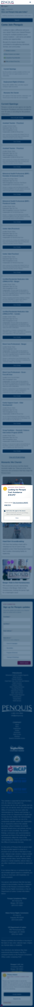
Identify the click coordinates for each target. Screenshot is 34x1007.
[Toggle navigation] (30, 2)
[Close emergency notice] (29, 488)
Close (17, 518)
